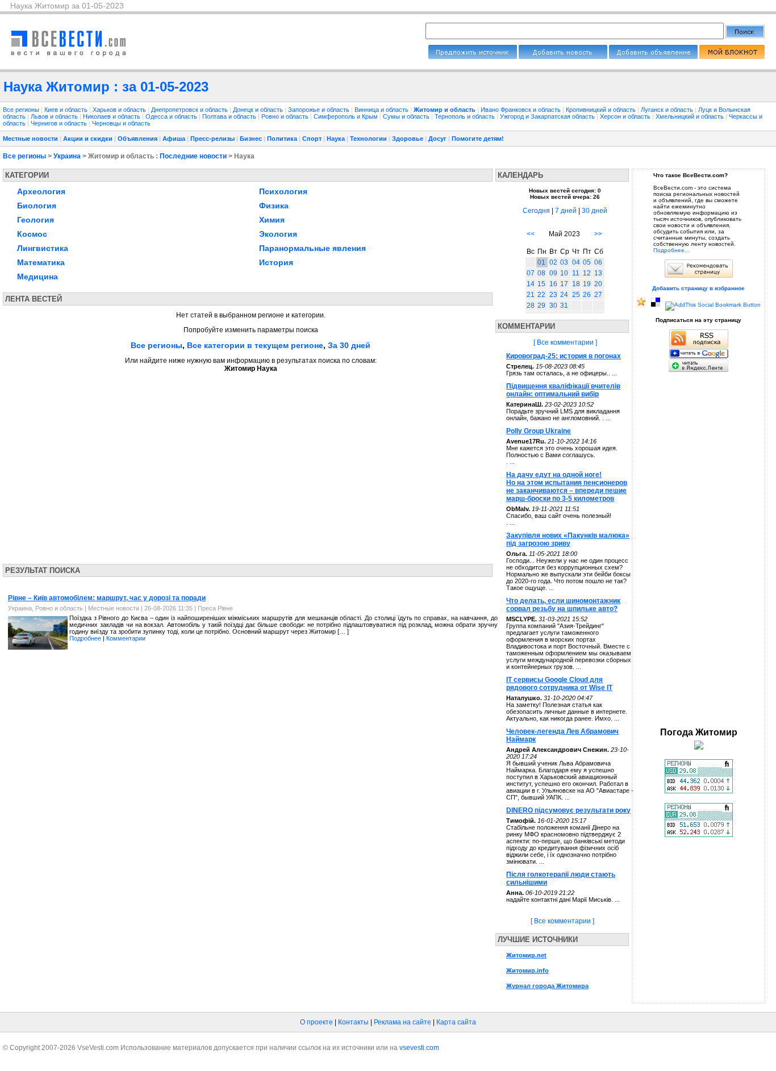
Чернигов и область (60, 123)
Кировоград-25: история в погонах (563, 356)
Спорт (312, 138)
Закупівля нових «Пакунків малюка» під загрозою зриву (567, 539)
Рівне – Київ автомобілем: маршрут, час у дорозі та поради (107, 598)
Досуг (437, 138)
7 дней (566, 211)
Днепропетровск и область (190, 109)
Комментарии (125, 638)
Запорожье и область (319, 109)
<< (531, 234)
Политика (282, 138)
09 (553, 273)
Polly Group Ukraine (538, 431)
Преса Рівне (215, 608)
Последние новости (193, 156)
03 (564, 262)
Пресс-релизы (212, 138)
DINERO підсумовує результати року (568, 810)
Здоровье (407, 138)
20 (598, 284)
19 (587, 284)
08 (541, 273)
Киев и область (66, 109)
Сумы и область (407, 116)
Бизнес (251, 138)
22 (541, 295)
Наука (336, 138)
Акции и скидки (87, 138)
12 (587, 273)
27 (598, 295)
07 (531, 273)
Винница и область (382, 109)
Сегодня (536, 211)
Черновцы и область (121, 123)
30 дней (594, 211)
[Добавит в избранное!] (641, 305)
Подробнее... (671, 250)
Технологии (368, 138)
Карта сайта (456, 1022)
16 (553, 284)
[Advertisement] (109, 464)
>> (598, 234)
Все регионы (21, 109)
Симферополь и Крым (346, 116)
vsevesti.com (419, 1048)
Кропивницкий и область (601, 109)
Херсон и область (626, 116)
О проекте (316, 1022)
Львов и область (55, 116)
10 (564, 273)
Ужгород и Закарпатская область (548, 116)
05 (587, 262)
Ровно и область (285, 116)
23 (553, 295)
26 (587, 295)
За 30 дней (349, 345)
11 (575, 273)
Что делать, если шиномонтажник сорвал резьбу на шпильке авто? (563, 605)
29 (541, 305)
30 (553, 305)
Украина (67, 156)
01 (541, 262)
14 (531, 284)
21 (531, 295)
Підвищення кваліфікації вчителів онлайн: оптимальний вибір (563, 390)
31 (564, 305)
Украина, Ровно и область (45, 608)
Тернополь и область (466, 116)
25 (576, 295)
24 (564, 295)
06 (598, 262)
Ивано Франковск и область (521, 109)
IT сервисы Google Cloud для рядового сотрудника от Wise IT (559, 684)
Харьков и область (120, 109)
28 (531, 305)
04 (576, 262)
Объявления (137, 138)
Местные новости (30, 138)
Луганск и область (668, 109)
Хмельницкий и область (690, 116)
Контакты (353, 1022)
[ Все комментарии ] (565, 342)
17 (564, 284)
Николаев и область (112, 116)
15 (541, 284)
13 (598, 273)
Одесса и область (172, 116)
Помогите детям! (478, 138)
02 (553, 262)
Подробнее (85, 638)
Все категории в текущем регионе (255, 345)
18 (576, 284)
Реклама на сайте (402, 1022)
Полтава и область (230, 116)
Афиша (173, 138)
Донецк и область (259, 109)
